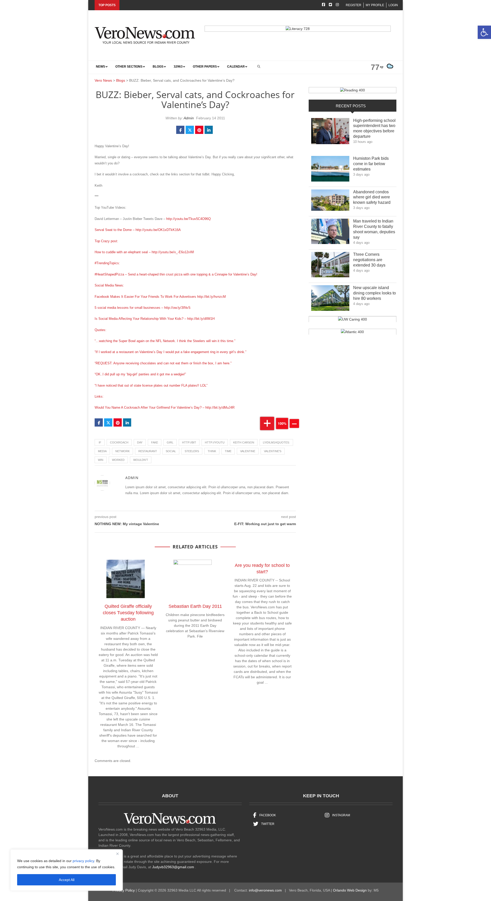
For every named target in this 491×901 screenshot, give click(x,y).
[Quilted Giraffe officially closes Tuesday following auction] (128, 580)
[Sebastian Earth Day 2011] (195, 580)
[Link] (330, 132)
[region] (66, 870)
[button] (484, 32)
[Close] (117, 854)
